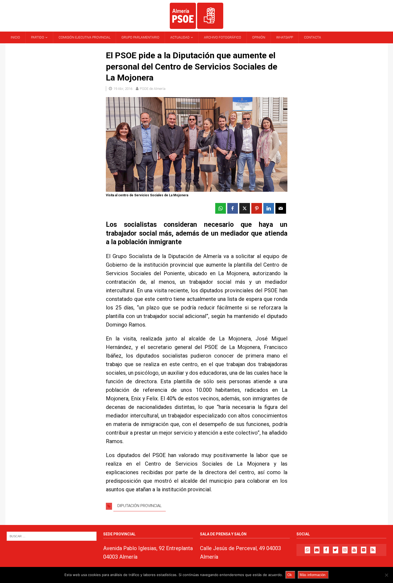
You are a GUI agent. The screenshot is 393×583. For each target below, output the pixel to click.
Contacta (312, 37)
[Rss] (373, 550)
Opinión (258, 37)
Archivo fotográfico (222, 37)
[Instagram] (345, 550)
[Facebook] (326, 550)
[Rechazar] (386, 575)
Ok (289, 575)
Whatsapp (284, 37)
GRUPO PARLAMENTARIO (140, 37)
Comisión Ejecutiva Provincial (84, 37)
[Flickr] (363, 550)
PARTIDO (37, 37)
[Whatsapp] (307, 550)
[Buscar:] (52, 536)
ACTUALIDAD (180, 37)
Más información (312, 575)
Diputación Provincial (139, 505)
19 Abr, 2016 (122, 89)
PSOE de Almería (152, 89)
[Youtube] (354, 550)
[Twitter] (335, 550)
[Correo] (316, 550)
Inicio (15, 37)
